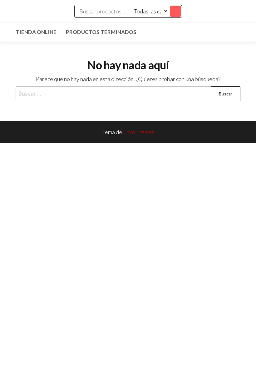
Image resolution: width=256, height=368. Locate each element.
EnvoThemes (138, 131)
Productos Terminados (101, 32)
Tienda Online (36, 32)
